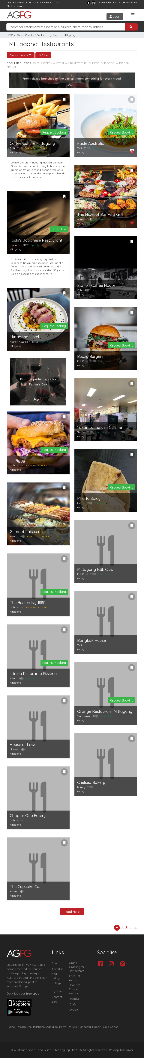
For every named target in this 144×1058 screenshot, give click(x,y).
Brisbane (39, 1027)
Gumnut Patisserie (26, 531)
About (55, 963)
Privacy (114, 1050)
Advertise (57, 969)
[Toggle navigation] (132, 15)
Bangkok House (91, 640)
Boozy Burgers (90, 356)
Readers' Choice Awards (74, 989)
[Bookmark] (64, 99)
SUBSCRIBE (105, 2)
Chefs (72, 1004)
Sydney (11, 1027)
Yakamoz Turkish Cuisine (99, 427)
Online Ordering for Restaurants (76, 967)
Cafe (36, 63)
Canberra (84, 1027)
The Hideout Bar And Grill (100, 214)
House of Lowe (23, 744)
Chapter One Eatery (28, 815)
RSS (54, 1002)
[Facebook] (89, 3)
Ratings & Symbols (57, 987)
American (122, 63)
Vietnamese (83, 716)
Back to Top (128, 927)
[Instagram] (94, 3)
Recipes (74, 999)
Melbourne (25, 1027)
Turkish (81, 432)
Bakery (75, 63)
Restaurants (18, 55)
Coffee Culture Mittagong (32, 143)
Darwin (72, 1027)
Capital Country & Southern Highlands (38, 35)
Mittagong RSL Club (95, 569)
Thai (84, 63)
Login (116, 16)
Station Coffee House (96, 285)
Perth (62, 1027)
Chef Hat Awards (16, 6)
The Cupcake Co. (25, 886)
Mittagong (69, 35)
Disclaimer (126, 1050)
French (12, 67)
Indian (80, 503)
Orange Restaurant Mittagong (104, 711)
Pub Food (108, 63)
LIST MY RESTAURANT (125, 2)
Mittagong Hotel (24, 337)
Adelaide (52, 1027)
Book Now (59, 229)
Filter (44, 55)
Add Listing (56, 976)
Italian (13, 678)
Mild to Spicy (88, 498)
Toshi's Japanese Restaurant (36, 240)
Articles (73, 1010)
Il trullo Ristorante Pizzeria (33, 673)
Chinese (93, 63)
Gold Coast (110, 1027)
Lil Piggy (17, 460)
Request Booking (54, 132)
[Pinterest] (123, 964)
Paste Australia (90, 143)
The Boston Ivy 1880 (27, 602)
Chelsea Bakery (91, 782)
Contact (57, 997)
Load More (72, 912)
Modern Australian (55, 63)
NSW (10, 35)
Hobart (96, 1027)
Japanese (15, 245)
